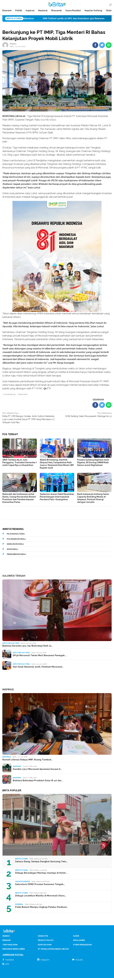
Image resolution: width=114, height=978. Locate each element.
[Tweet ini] (102, 45)
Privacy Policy (46, 940)
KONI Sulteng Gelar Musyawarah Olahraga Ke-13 (88, 414)
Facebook (9, 960)
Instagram (44, 960)
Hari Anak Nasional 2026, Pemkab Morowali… (38, 666)
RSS (7, 964)
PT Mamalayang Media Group (53, 949)
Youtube (79, 960)
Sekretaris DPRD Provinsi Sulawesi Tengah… (40, 884)
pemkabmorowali (16, 554)
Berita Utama (21, 859)
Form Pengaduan (82, 945)
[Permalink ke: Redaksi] (5, 45)
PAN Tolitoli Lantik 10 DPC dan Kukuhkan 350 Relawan (32, 18)
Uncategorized (22, 881)
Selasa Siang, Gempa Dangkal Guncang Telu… (41, 861)
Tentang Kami (10, 945)
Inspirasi (6, 757)
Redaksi (6, 940)
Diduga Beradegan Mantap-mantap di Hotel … (41, 873)
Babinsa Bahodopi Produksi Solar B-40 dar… (38, 780)
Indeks (6, 936)
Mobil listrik (22, 394)
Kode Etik (43, 936)
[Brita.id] (57, 5)
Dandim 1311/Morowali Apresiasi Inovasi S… (37, 769)
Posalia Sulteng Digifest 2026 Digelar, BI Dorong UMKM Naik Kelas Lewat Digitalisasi (93, 462)
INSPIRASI (8, 689)
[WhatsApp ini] (109, 45)
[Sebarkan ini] (95, 45)
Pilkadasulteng (15, 534)
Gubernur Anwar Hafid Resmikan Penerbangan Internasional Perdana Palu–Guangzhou (57, 497)
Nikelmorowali (15, 544)
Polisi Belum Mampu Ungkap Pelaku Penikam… (41, 907)
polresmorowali (16, 539)
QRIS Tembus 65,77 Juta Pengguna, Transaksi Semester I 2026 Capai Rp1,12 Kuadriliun (19, 462)
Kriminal (19, 904)
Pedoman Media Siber (13, 949)
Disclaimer (79, 940)
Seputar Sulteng (10, 643)
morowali (12, 549)
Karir (76, 936)
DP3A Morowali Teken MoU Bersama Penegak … (40, 655)
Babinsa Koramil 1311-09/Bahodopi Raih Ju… (27, 645)
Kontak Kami (45, 945)
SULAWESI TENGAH (13, 575)
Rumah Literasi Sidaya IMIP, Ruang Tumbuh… (27, 759)
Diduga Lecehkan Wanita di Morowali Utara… (40, 895)
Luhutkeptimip (9, 394)
